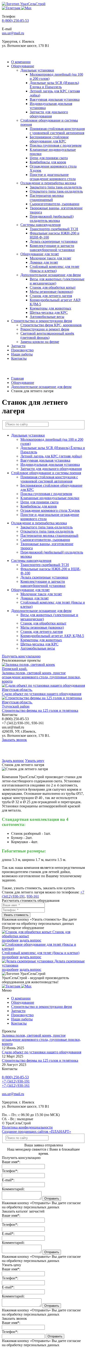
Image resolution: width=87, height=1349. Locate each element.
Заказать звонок (14, 740)
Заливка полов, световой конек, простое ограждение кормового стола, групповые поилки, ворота (41, 1039)
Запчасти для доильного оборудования (49, 114)
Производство (22, 350)
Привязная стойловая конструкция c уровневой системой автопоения (57, 131)
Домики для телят (44, 262)
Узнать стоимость (16, 915)
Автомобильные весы (47, 317)
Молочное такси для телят (50, 258)
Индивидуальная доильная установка (50, 464)
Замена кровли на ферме (39, 342)
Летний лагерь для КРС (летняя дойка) (51, 456)
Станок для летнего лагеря (51, 296)
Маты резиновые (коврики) (51, 292)
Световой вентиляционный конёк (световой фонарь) (47, 335)
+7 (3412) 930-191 (16, 1081)
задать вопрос (30, 940)
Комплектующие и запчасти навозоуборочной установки (52, 248)
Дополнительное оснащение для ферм (50, 275)
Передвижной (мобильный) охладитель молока (52, 218)
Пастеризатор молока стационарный (47, 198)
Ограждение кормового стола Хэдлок (50, 510)
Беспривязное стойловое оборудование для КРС (49, 139)
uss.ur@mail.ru (13, 33)
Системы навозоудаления (40, 225)
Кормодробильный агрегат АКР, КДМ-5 (52, 636)
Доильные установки (37, 70)
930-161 (33, 896)
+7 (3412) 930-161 (16, 1085)
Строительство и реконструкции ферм (41, 321)
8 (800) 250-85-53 (15, 21)
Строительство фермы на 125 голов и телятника (40, 1060)
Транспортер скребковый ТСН (54, 229)
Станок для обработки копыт (53, 287)
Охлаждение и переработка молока (48, 183)
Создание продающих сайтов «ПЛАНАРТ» (36, 1131)
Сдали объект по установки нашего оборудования (41, 1052)
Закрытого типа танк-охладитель (56, 187)
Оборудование (22, 66)
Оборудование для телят (39, 254)
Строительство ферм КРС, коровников (51, 325)
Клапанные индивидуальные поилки (49, 498)
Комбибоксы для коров (48, 162)
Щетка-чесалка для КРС (49, 312)
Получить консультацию (21, 656)
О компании (21, 62)
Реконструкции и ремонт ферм (44, 329)
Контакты (19, 358)
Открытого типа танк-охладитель (56, 191)
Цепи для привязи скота (49, 158)
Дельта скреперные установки (53, 241)
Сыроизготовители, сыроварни (54, 204)
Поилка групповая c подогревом (55, 145)
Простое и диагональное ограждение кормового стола (53, 177)
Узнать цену (34, 761)
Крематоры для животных (50, 308)
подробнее (10, 940)
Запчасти (18, 346)
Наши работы (22, 354)
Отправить (51, 1198)
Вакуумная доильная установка (55, 99)
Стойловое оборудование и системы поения (46, 473)
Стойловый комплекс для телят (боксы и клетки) (54, 269)
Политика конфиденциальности (27, 1127)
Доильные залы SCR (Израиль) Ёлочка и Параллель (54, 85)
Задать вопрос (13, 761)
